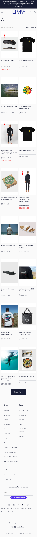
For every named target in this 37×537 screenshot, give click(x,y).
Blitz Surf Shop (15, 533)
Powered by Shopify (25, 533)
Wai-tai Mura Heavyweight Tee (6, 334)
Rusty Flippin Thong (7, 61)
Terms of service (16, 508)
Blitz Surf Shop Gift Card (9, 107)
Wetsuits (7, 415)
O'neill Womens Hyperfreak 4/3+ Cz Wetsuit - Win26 (25, 200)
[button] (30, 12)
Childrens (7, 434)
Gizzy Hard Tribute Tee (26, 61)
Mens (6, 429)
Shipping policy (26, 508)
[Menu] (2, 12)
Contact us (7, 479)
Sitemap (21, 436)
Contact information (8, 512)
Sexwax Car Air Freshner (27, 376)
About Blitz (22, 415)
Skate (6, 420)
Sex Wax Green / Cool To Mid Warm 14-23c (9, 199)
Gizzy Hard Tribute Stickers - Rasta (25, 108)
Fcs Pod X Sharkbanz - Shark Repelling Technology (8, 378)
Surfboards (8, 410)
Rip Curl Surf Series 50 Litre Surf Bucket (26, 334)
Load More (18, 392)
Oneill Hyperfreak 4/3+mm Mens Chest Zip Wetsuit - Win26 (9, 152)
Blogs (20, 424)
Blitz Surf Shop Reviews (23, 430)
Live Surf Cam (23, 410)
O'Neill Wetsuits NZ (10, 457)
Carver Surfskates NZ (11, 447)
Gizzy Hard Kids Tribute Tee (26, 151)
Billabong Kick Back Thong (7, 290)
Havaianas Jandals (10, 452)
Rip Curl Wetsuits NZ (11, 461)
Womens (7, 424)
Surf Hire (21, 420)
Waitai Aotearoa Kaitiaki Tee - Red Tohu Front (26, 290)
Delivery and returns (11, 475)
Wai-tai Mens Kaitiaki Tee (9, 246)
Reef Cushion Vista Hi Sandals (26, 246)
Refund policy (6, 508)
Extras (6, 438)
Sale (5, 443)
